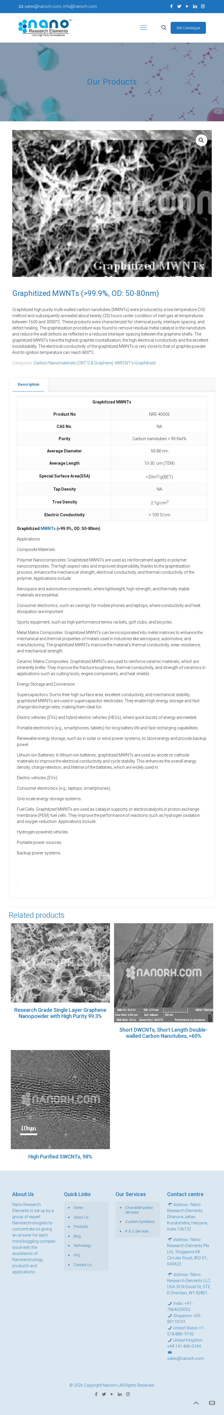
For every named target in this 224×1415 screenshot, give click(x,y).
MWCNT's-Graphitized (135, 363)
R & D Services (137, 1231)
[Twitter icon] (179, 6)
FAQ (77, 1255)
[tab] (28, 384)
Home (78, 1207)
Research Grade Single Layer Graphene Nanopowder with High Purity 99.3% (60, 1013)
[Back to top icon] (196, 1403)
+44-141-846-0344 (184, 1346)
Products (81, 1226)
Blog (77, 1236)
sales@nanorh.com (185, 1358)
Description (28, 384)
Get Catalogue (188, 28)
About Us (81, 1217)
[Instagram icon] (203, 6)
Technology (82, 1245)
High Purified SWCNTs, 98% (60, 1157)
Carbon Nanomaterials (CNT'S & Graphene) (73, 363)
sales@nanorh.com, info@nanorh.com (60, 6)
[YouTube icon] (187, 6)
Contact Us (83, 1265)
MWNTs (48, 528)
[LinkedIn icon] (195, 6)
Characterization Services (139, 1209)
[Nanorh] (45, 27)
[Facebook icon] (171, 6)
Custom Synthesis (140, 1221)
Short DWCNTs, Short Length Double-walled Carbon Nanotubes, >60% (163, 1033)
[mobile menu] (143, 28)
